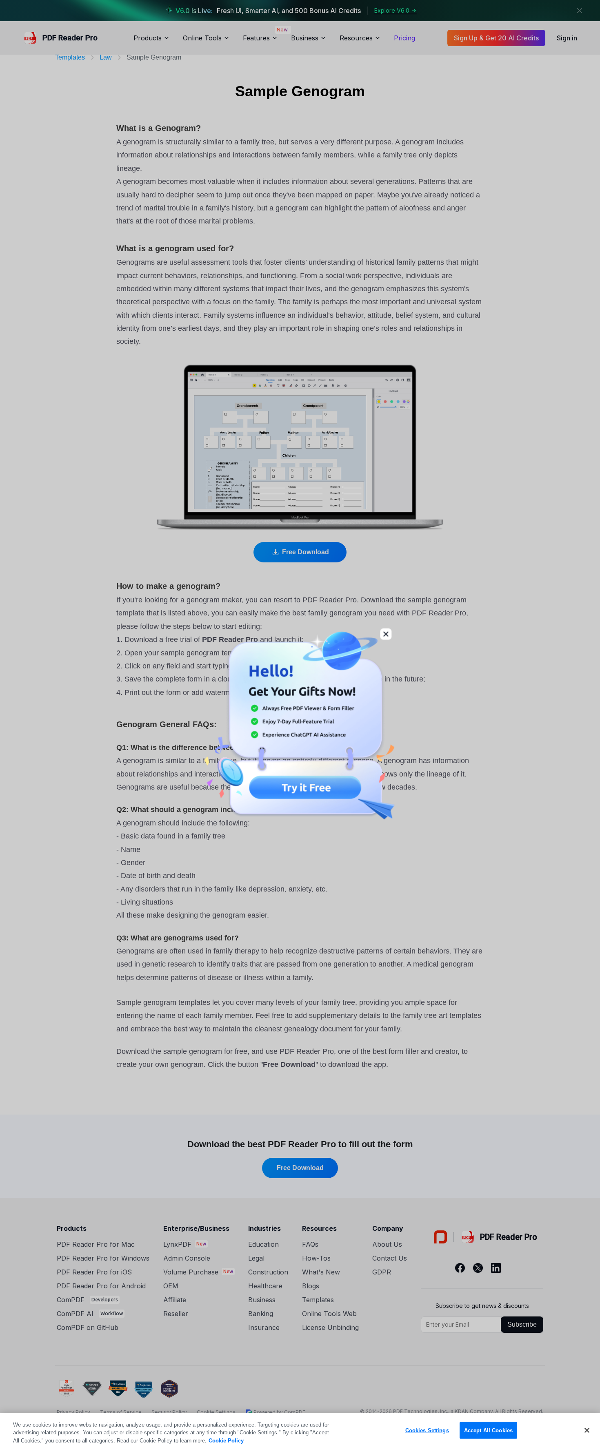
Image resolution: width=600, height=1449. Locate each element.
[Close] (587, 1430)
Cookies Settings (427, 1430)
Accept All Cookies (488, 1430)
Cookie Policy (226, 1441)
